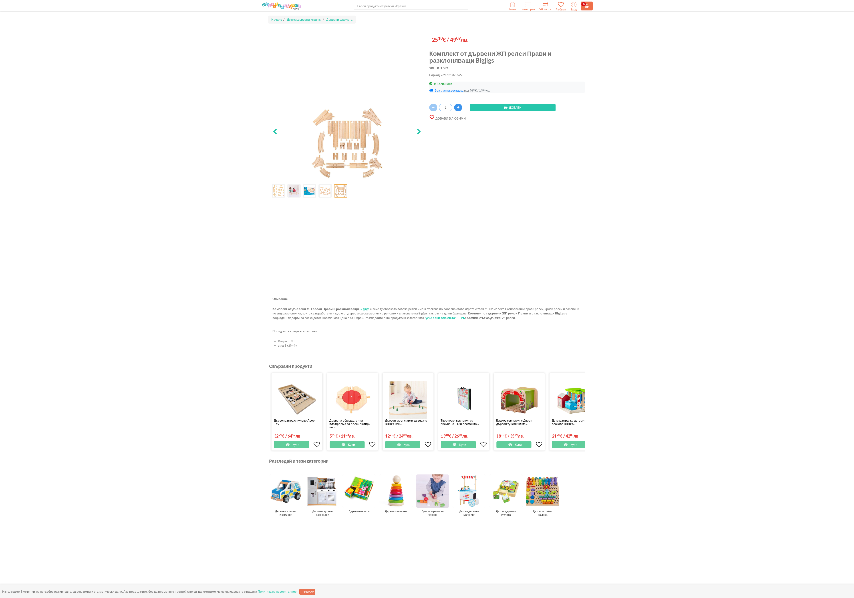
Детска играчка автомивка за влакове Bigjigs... (572, 422)
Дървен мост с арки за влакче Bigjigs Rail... (406, 422)
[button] (275, 132)
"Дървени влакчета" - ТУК (445, 318)
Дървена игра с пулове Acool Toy (294, 422)
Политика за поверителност (278, 591)
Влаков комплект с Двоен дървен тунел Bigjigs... (514, 422)
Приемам (307, 591)
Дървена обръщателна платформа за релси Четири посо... (350, 423)
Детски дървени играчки (304, 19)
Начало (276, 19)
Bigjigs (364, 309)
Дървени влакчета (339, 19)
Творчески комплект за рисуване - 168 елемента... (460, 422)
